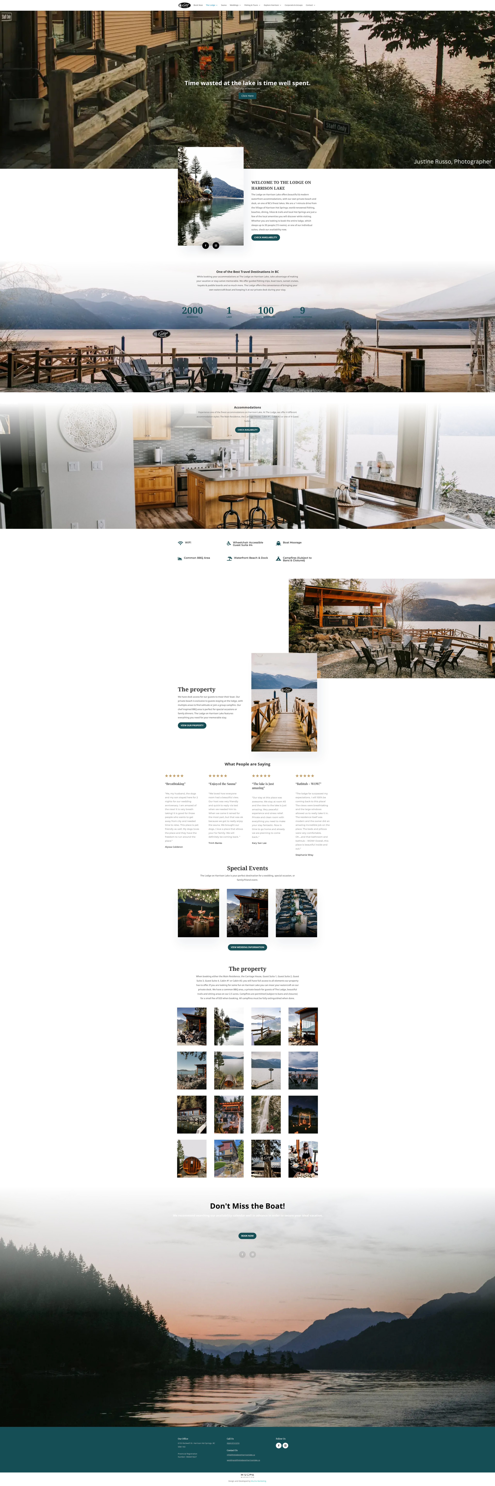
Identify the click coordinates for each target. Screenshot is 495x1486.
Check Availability (265, 237)
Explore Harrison (271, 5)
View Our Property (192, 725)
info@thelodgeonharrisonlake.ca (241, 1455)
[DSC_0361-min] (229, 1177)
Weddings (234, 5)
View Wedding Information (247, 947)
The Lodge (210, 5)
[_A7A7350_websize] (303, 1177)
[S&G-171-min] (303, 1133)
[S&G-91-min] (266, 1133)
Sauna (223, 5)
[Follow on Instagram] (216, 245)
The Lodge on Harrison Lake (247, 83)
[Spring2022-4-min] (192, 1177)
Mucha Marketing (259, 1481)
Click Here (247, 96)
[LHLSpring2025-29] (192, 1089)
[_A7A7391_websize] (229, 1044)
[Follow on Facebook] (205, 245)
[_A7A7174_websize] (303, 1044)
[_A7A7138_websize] (266, 1177)
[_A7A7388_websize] (192, 1133)
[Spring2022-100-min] (266, 1089)
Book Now (198, 5)
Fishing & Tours (251, 5)
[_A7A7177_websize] (192, 1044)
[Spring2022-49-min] (229, 1089)
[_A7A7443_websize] (266, 1044)
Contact (309, 5)
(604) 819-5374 (233, 1443)
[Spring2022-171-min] (229, 1133)
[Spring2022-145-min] (303, 1089)
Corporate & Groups (294, 5)
